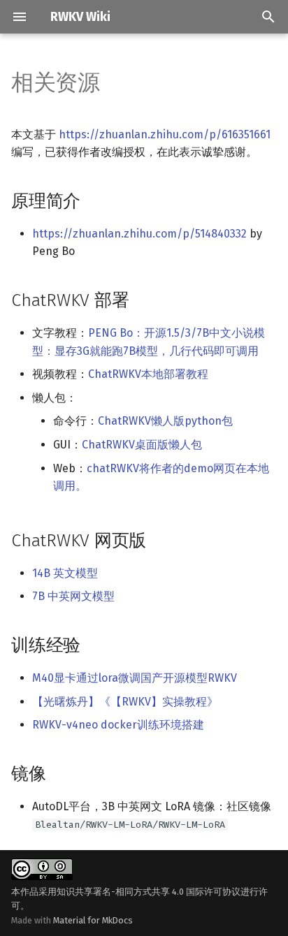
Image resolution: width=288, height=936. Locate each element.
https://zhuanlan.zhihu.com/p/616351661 (165, 134)
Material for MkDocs (93, 920)
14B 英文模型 (65, 573)
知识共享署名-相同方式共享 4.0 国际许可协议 (148, 891)
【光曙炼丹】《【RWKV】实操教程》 (125, 701)
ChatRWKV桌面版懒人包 (142, 444)
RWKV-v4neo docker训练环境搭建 (118, 724)
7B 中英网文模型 (73, 596)
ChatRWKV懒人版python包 (165, 420)
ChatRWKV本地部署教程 (148, 374)
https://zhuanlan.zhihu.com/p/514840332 (139, 233)
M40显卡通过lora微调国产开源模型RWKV (134, 678)
